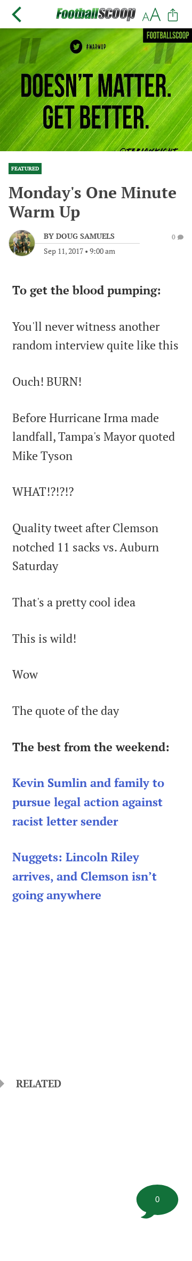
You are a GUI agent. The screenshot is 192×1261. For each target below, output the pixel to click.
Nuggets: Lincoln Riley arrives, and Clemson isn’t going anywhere (84, 876)
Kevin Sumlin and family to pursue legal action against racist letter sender (88, 801)
